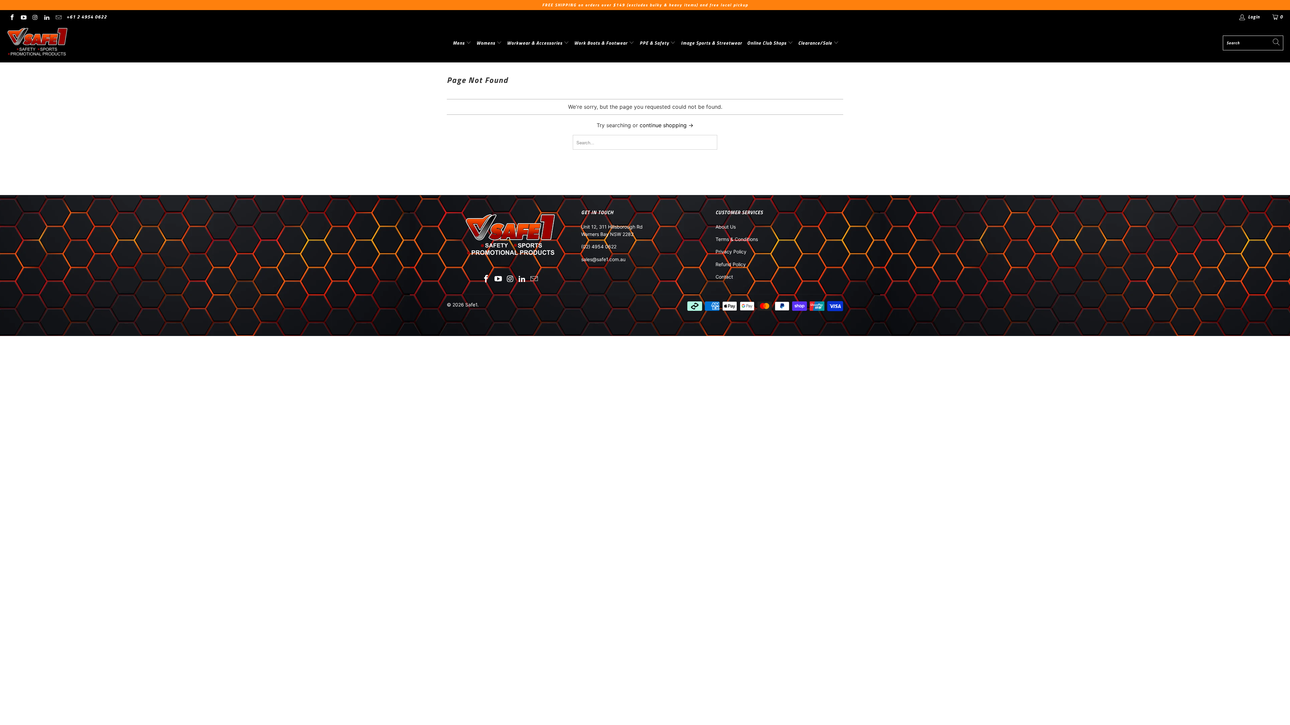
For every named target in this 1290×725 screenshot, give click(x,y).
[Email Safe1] (58, 16)
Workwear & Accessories (535, 42)
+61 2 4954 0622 (87, 16)
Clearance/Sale (815, 42)
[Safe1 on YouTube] (23, 16)
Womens (486, 42)
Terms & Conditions (737, 239)
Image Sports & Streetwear (711, 42)
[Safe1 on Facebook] (11, 16)
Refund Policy (731, 264)
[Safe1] (38, 43)
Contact (724, 277)
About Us (726, 227)
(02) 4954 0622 (598, 246)
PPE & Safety (655, 42)
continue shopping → (666, 125)
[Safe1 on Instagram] (35, 16)
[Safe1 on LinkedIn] (46, 16)
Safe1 (471, 304)
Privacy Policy (731, 251)
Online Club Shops (767, 42)
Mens (459, 42)
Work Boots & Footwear (601, 42)
